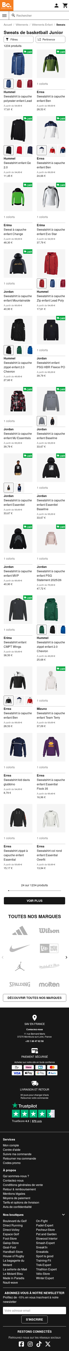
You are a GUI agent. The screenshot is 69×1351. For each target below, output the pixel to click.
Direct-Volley (11, 1230)
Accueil (8, 24)
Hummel (9, 92)
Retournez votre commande (34, 1097)
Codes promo (12, 1163)
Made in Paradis (13, 1278)
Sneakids (42, 1252)
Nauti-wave (10, 1282)
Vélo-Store (43, 1273)
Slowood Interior (46, 1238)
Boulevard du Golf (14, 1221)
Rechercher (24, 15)
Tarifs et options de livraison (21, 1202)
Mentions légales (14, 1193)
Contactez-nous (34, 1029)
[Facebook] (21, 1344)
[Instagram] (30, 1344)
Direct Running (13, 1225)
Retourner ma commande (19, 1158)
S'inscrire (34, 1319)
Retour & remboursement (19, 1189)
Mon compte (11, 1145)
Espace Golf (11, 1234)
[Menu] (4, 15)
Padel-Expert (44, 1225)
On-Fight (41, 1221)
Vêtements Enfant (42, 24)
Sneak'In (41, 1247)
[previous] (2, 957)
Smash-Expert (45, 1243)
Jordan (9, 291)
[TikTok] (39, 1344)
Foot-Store (10, 1238)
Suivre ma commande (17, 1154)
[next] (66, 957)
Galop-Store (11, 1243)
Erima (8, 225)
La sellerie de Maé (15, 1269)
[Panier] (65, 5)
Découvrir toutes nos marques (35, 998)
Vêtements (22, 24)
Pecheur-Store (45, 1230)
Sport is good (44, 1256)
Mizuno (42, 709)
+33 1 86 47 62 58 (34, 1041)
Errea (40, 92)
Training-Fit (43, 1260)
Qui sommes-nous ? (16, 1176)
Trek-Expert (43, 1265)
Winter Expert (45, 1278)
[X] (48, 1344)
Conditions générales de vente (23, 1185)
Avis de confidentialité (17, 1207)
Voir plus (35, 901)
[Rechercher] (13, 15)
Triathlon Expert (46, 1269)
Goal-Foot (9, 1247)
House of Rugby (13, 1256)
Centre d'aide (11, 1149)
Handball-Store (13, 1252)
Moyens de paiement (16, 1198)
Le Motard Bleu (13, 1273)
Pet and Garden (46, 1234)
